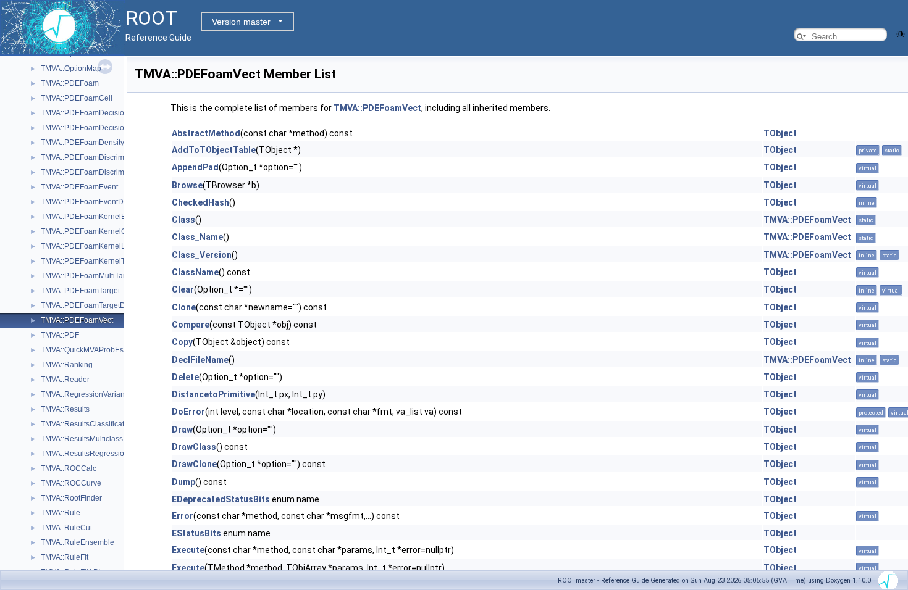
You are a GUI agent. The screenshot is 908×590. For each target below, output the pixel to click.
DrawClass (194, 447)
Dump (183, 482)
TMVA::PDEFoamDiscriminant (91, 157)
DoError (188, 412)
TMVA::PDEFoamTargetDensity (93, 305)
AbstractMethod (206, 133)
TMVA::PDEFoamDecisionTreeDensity (105, 127)
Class (183, 220)
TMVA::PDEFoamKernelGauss (92, 231)
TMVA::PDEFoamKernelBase (89, 216)
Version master (241, 22)
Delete (185, 377)
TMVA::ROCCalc (68, 468)
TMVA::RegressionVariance (87, 394)
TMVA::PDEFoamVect (77, 320)
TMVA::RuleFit (64, 557)
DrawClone (194, 464)
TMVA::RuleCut (66, 527)
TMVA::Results (65, 409)
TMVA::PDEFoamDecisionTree (92, 113)
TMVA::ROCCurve (71, 483)
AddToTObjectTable (214, 150)
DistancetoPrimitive (213, 394)
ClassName (195, 272)
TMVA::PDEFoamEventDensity (92, 201)
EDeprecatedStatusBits (221, 499)
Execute (188, 550)
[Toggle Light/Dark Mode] (900, 33)
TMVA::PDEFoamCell (76, 98)
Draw (182, 429)
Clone (184, 307)
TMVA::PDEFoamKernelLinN (89, 246)
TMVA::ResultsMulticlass (82, 438)
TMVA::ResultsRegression (84, 453)
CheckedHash (200, 202)
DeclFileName (200, 360)
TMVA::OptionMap (71, 68)
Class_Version (202, 255)
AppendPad (195, 167)
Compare (190, 325)
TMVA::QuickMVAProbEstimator (93, 350)
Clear (183, 289)
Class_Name (197, 237)
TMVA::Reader (65, 379)
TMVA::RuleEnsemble (77, 542)
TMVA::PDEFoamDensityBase (91, 142)
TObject (780, 133)
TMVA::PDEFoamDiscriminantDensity (103, 172)
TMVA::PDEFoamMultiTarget (88, 276)
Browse (187, 185)
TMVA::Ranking (67, 364)
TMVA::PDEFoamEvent (79, 187)
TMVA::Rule (60, 513)
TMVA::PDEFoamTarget (80, 290)
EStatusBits (196, 533)
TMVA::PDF (60, 335)
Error (182, 516)
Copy (182, 342)
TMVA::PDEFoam (70, 83)
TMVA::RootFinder (71, 498)
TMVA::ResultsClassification (88, 424)
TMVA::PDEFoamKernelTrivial (91, 261)
